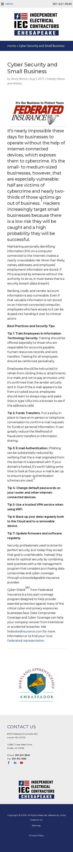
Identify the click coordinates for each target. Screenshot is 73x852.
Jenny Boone (19, 78)
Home (11, 46)
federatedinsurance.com (24, 631)
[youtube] (23, 763)
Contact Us (21, 726)
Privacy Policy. (36, 835)
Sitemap (36, 825)
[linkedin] (16, 763)
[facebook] (10, 763)
